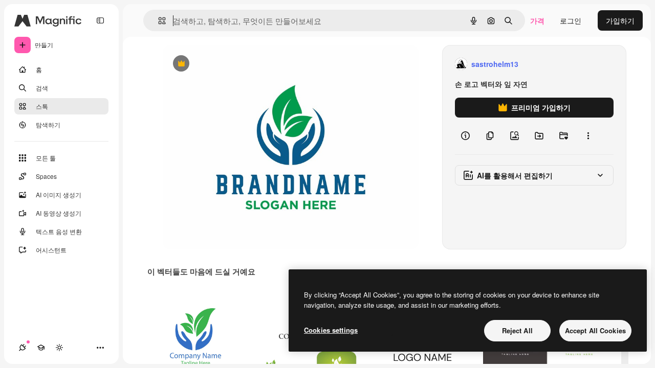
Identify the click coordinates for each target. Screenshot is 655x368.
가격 (537, 20)
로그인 (570, 20)
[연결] (22, 347)
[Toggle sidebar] (100, 20)
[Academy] (41, 347)
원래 (221, 64)
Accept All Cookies (595, 330)
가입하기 (620, 20)
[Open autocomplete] (158, 21)
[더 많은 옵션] (588, 136)
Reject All (517, 330)
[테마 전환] (59, 347)
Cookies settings (331, 330)
